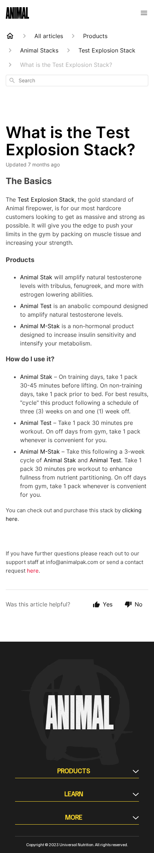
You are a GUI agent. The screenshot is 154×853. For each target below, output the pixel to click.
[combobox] (77, 80)
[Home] (10, 36)
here (33, 570)
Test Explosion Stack (46, 199)
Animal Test (36, 305)
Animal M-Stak (40, 326)
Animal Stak (36, 277)
